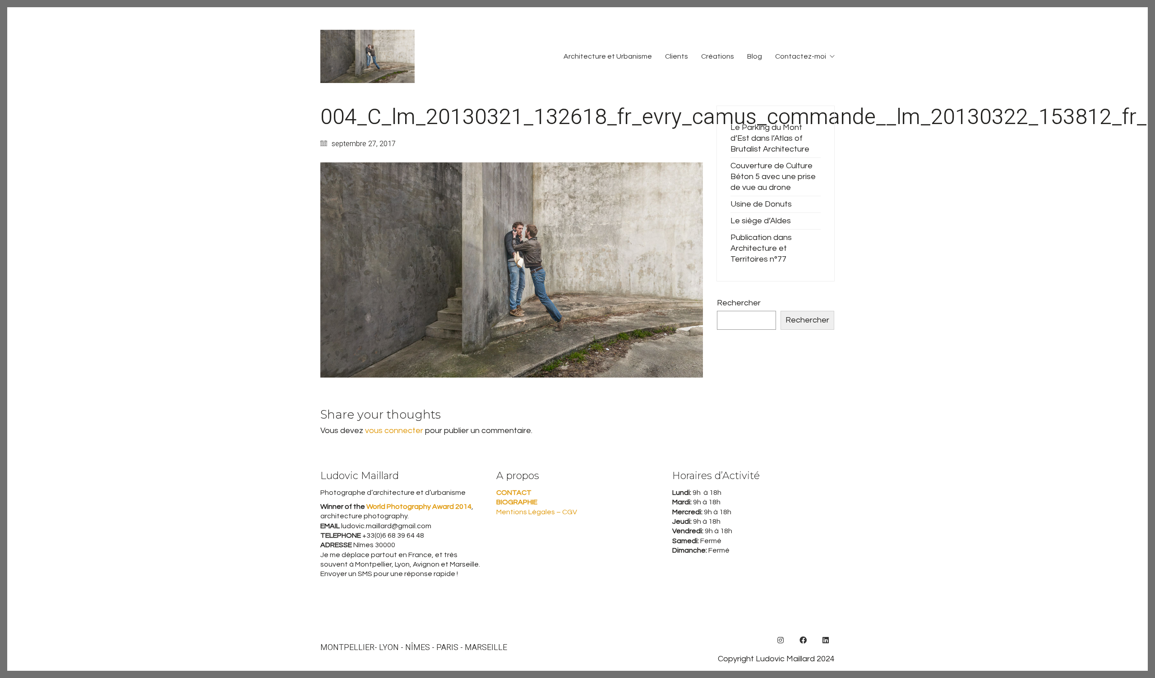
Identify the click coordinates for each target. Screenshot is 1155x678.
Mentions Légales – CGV (536, 512)
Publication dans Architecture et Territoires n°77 (761, 248)
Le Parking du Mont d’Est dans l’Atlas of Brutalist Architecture (769, 138)
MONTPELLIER (347, 647)
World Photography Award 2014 (418, 506)
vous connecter (394, 430)
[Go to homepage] (367, 56)
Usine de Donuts (761, 204)
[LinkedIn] (826, 640)
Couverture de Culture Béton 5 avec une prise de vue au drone (773, 176)
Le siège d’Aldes (760, 221)
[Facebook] (803, 640)
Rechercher (739, 303)
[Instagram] (781, 640)
